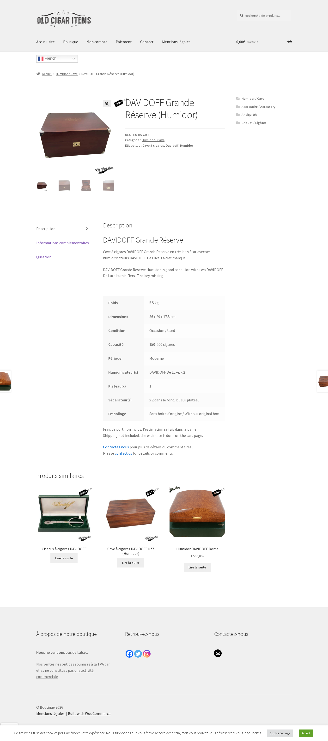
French (49, 58)
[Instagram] (147, 654)
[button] (107, 103)
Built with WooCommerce (89, 713)
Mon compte (96, 41)
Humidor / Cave (67, 74)
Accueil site (45, 41)
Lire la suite (64, 558)
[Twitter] (138, 654)
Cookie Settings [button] (280, 733)
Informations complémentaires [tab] (62, 242)
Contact (147, 41)
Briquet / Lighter (254, 123)
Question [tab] (43, 257)
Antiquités (249, 114)
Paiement (124, 41)
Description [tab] (45, 228)
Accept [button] (306, 733)
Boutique (70, 41)
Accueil (47, 74)
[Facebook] (129, 654)
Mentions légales (176, 41)
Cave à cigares (153, 145)
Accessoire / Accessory (258, 106)
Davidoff (172, 145)
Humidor (186, 145)
